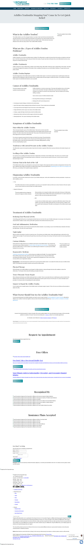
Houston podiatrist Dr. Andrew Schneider (55, 297)
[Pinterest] (22, 487)
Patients (60, 8)
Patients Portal (17, 508)
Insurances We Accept (19, 510)
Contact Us (67, 8)
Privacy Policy (18, 458)
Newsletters (17, 502)
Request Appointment (65, 3)
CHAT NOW (75, 538)
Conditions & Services (18, 489)
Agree (17, 458)
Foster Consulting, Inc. (38, 535)
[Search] (69, 516)
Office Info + (24, 485)
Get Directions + (29, 485)
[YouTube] (18, 487)
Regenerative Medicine (36, 8)
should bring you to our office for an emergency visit (61, 166)
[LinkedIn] (17, 487)
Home (14, 8)
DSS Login (18, 538)
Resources (53, 8)
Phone (14, 451)
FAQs (16, 497)
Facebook (45, 317)
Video (16, 495)
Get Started (16, 341)
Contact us (47, 314)
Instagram (49, 317)
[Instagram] (20, 487)
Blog (15, 493)
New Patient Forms (18, 513)
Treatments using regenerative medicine (21, 254)
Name (14, 450)
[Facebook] (13, 487)
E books (16, 504)
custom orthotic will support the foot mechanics (38, 245)
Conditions (20, 8)
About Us (46, 8)
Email (14, 453)
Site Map (14, 538)
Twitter (41, 317)
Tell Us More (15, 456)
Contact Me (16, 460)
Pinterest (55, 317)
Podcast (16, 499)
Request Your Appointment (42, 28)
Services (27, 8)
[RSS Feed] (23, 487)
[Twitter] (15, 487)
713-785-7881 (52, 4)
